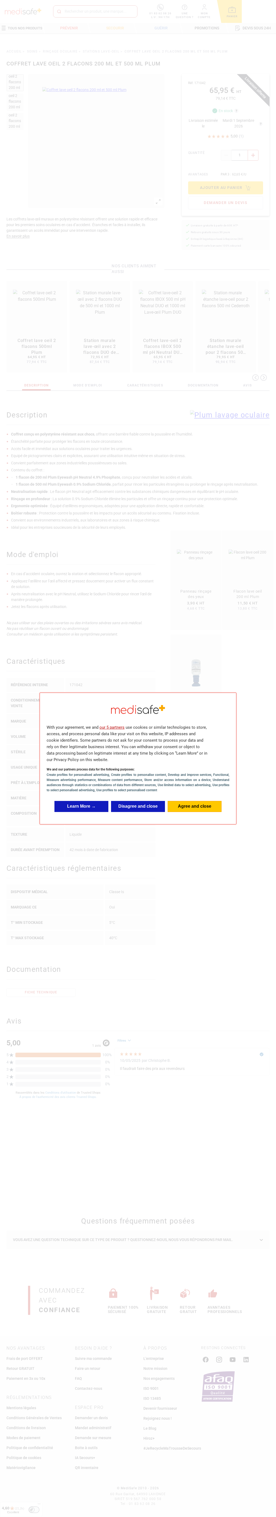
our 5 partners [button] (112, 727)
